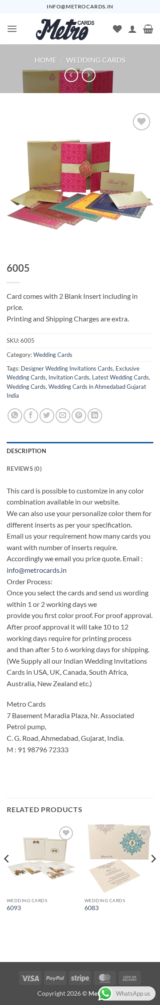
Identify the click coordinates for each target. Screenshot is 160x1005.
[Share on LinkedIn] (95, 415)
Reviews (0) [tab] (24, 468)
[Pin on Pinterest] (79, 415)
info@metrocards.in (37, 570)
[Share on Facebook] (31, 415)
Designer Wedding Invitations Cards (67, 368)
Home (45, 59)
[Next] (153, 876)
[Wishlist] (117, 29)
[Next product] (71, 75)
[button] (12, 28)
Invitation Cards (68, 377)
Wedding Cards (95, 59)
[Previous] (7, 876)
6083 (91, 907)
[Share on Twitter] (47, 415)
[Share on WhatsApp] (15, 415)
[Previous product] (89, 75)
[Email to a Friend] (63, 415)
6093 (14, 907)
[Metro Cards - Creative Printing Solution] (65, 28)
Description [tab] (26, 450)
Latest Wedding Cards (120, 377)
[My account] (132, 29)
